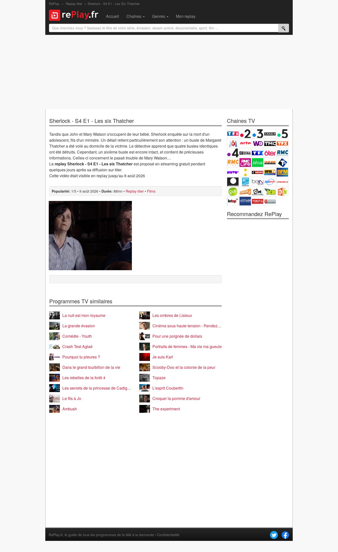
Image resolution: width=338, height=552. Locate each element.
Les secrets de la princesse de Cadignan (98, 388)
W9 (258, 143)
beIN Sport (258, 181)
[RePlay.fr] (75, 14)
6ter (270, 152)
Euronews (233, 181)
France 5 (282, 133)
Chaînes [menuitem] (134, 16)
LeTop (233, 201)
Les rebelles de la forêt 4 (83, 377)
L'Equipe (282, 181)
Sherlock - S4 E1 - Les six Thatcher (91, 120)
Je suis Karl (162, 357)
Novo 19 (233, 172)
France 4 (233, 152)
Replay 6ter (135, 191)
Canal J (245, 191)
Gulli (233, 191)
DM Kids (282, 191)
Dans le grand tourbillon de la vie (91, 367)
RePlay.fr (56, 534)
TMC (270, 143)
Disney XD (270, 191)
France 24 (245, 181)
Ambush (69, 409)
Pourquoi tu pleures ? (81, 357)
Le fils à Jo (71, 398)
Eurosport (270, 181)
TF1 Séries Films (258, 152)
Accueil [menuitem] (112, 16)
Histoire (270, 201)
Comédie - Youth (77, 336)
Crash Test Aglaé (77, 346)
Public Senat (258, 201)
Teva (258, 162)
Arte (245, 143)
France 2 (245, 133)
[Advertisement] (169, 72)
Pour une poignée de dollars (177, 336)
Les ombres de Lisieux (172, 315)
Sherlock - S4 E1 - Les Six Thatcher (114, 3)
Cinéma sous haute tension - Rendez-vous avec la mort (200, 326)
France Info (245, 172)
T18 (282, 162)
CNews (258, 172)
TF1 (233, 133)
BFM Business (282, 172)
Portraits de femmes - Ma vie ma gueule (187, 346)
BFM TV (270, 172)
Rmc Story (233, 162)
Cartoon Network (258, 191)
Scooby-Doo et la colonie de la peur (183, 367)
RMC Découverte (282, 152)
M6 (233, 143)
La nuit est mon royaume (83, 315)
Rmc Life (245, 162)
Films (151, 191)
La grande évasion (78, 326)
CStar (245, 152)
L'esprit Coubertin (167, 388)
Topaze (159, 377)
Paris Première (270, 162)
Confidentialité (168, 534)
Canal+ (270, 133)
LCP (245, 201)
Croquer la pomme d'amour (176, 398)
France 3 (258, 133)
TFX (282, 143)
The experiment (166, 409)
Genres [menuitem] (159, 16)
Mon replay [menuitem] (185, 16)
